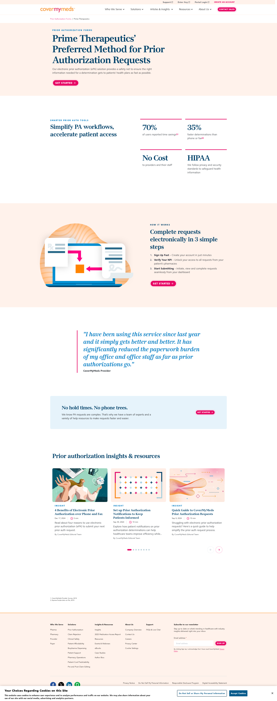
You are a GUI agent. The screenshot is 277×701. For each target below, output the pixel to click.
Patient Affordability (76, 643)
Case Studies (100, 653)
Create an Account (224, 2)
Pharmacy (54, 634)
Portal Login (201, 2)
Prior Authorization (75, 630)
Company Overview (133, 630)
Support (167, 2)
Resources (99, 639)
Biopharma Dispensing (77, 648)
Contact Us (129, 634)
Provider (53, 639)
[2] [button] (203, 138)
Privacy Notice (129, 683)
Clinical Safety (73, 639)
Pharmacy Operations (77, 657)
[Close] (272, 693)
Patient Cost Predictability (78, 662)
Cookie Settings (131, 648)
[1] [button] (177, 134)
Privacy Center (131, 643)
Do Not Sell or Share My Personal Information (202, 693)
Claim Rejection (74, 634)
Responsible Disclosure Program (185, 683)
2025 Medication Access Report (108, 634)
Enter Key (183, 2)
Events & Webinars (102, 643)
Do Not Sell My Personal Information (153, 683)
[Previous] (210, 549)
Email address (180, 638)
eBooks (98, 648)
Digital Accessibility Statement (214, 683)
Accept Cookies (238, 693)
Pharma (53, 630)
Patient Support (74, 653)
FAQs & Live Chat (153, 630)
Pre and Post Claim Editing (79, 667)
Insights (98, 630)
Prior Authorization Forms (60, 19)
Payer (52, 643)
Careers (128, 639)
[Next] (219, 549)
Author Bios (99, 657)
